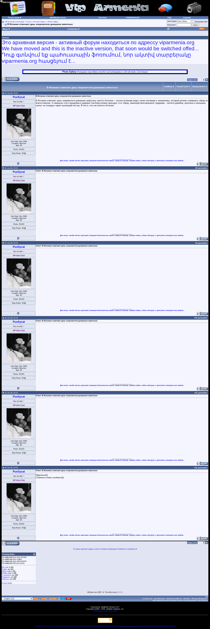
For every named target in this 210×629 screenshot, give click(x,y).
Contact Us (147, 599)
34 (108, 626)
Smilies (4, 569)
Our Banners (159, 599)
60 (172, 626)
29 (96, 626)
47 (140, 626)
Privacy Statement (199, 599)
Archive (186, 599)
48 (142, 626)
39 (120, 626)
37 (115, 626)
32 (103, 626)
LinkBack (168, 86)
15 (61, 626)
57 (165, 626)
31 (101, 626)
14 (59, 626)
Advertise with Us (174, 599)
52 (152, 626)
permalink (202, 168)
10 (49, 626)
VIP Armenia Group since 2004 (105, 611)
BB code (5, 567)
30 (98, 626)
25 (86, 626)
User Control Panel (11, 2)
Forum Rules (7, 583)
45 (135, 626)
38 (118, 626)
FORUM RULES (132, 18)
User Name (172, 21)
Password (171, 25)
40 (123, 626)
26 (88, 626)
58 (167, 626)
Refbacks (6, 579)
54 (157, 626)
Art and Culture (39, 22)
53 (155, 626)
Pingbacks (6, 577)
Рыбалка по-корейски (127, 549)
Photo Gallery (53, 22)
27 (91, 626)
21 (76, 626)
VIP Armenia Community (14, 22)
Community (72, 29)
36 (113, 626)
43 (130, 626)
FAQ (169, 18)
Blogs (5, 29)
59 (169, 626)
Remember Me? (201, 22)
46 (137, 626)
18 (69, 626)
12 (54, 626)
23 (81, 626)
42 (128, 626)
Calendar (187, 18)
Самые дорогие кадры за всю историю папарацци (95, 549)
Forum (29, 22)
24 (83, 626)
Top (206, 597)
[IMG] (4, 571)
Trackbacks (6, 575)
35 (110, 626)
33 (105, 626)
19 (71, 626)
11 (51, 626)
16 (64, 626)
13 (56, 626)
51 (150, 626)
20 (73, 626)
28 (93, 626)
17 (66, 626)
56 (162, 626)
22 (78, 626)
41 (125, 626)
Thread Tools (182, 86)
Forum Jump (13, 18)
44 (133, 626)
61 (174, 626)
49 (145, 626)
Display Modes (198, 86)
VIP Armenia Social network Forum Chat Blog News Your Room (180, 601)
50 (147, 626)
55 (160, 626)
